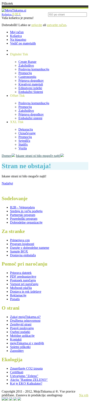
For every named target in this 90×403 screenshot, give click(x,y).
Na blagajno (18, 39)
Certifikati (16, 372)
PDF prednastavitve (23, 276)
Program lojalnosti (22, 244)
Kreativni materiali (30, 84)
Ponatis (15, 299)
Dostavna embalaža (23, 255)
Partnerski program (22, 215)
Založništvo (26, 65)
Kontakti (16, 339)
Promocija (25, 73)
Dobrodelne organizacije (26, 222)
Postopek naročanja (23, 280)
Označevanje (27, 133)
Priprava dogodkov (31, 80)
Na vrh (83, 395)
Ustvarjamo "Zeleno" (24, 376)
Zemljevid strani (20, 324)
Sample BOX (19, 251)
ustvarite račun (56, 25)
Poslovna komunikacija (33, 69)
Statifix (23, 144)
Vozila (22, 148)
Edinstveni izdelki (30, 88)
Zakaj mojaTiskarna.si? (25, 317)
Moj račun (17, 32)
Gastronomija (27, 77)
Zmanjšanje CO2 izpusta (26, 368)
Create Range (27, 62)
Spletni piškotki (20, 347)
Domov (7, 156)
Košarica (16, 36)
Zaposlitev (17, 350)
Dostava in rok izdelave (25, 291)
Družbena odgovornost (25, 320)
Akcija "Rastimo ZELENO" (29, 379)
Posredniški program (23, 218)
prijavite (36, 25)
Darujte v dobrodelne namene (29, 247)
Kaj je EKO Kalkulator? (26, 383)
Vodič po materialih (23, 43)
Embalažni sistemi (30, 118)
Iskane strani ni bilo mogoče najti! (38, 156)
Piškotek (7, 3)
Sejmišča (24, 140)
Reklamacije (18, 295)
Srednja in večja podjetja (26, 211)
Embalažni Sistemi (30, 92)
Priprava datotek (21, 273)
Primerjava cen (20, 240)
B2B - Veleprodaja (22, 207)
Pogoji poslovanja (22, 328)
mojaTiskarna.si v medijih (27, 343)
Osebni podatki (20, 332)
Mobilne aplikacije (22, 335)
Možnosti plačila (21, 288)
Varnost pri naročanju (24, 284)
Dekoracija (25, 129)
